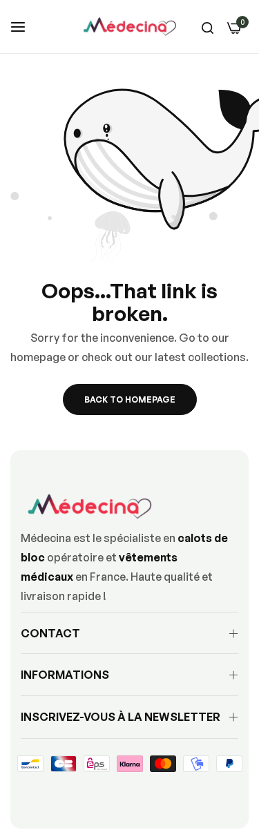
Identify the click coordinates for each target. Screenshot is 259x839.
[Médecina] (130, 26)
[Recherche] (207, 27)
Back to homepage (129, 399)
